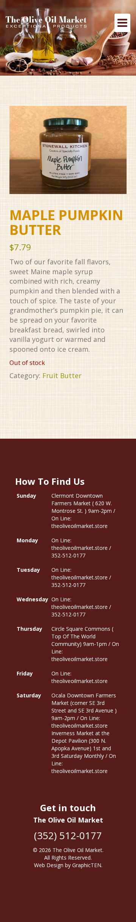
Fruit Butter (62, 375)
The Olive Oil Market (77, 850)
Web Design (48, 865)
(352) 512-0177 (68, 835)
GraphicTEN (86, 865)
